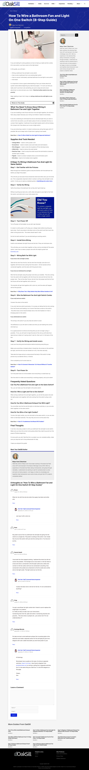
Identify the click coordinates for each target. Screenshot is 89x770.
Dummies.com (14, 251)
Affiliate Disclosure (61, 758)
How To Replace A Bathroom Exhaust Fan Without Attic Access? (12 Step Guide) (67, 91)
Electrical (46, 3)
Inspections (62, 3)
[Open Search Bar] (85, 4)
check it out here (26, 663)
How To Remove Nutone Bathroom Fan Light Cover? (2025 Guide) (43, 744)
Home (11, 10)
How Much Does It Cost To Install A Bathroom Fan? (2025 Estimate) (67, 737)
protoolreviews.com (21, 665)
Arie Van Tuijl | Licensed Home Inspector (29, 509)
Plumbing (70, 3)
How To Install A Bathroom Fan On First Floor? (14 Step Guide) (69, 105)
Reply (13, 503)
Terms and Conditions (61, 753)
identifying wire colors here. (45, 181)
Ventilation (31, 3)
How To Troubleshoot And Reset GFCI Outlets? (31, 421)
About (78, 3)
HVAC (53, 3)
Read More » (62, 77)
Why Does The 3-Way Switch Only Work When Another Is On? (35, 291)
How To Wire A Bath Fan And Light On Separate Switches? (34, 135)
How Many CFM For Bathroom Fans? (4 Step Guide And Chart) (68, 98)
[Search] (76, 35)
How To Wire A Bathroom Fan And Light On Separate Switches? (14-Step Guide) (68, 83)
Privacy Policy (59, 756)
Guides (36, 753)
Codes (39, 3)
